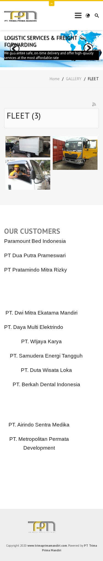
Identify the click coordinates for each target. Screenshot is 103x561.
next (88, 48)
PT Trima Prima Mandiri (51, 526)
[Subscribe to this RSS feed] (94, 105)
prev (15, 48)
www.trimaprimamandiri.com (47, 545)
